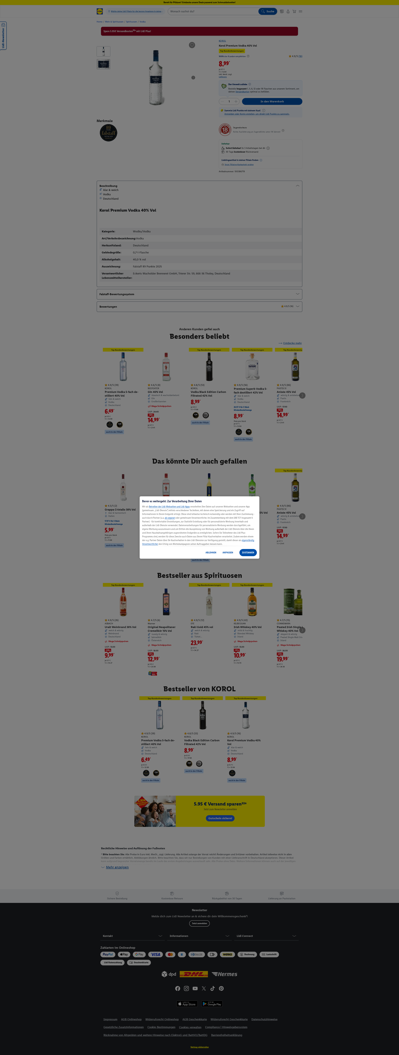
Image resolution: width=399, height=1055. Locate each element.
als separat (170, 517)
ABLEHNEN (211, 552)
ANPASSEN (228, 552)
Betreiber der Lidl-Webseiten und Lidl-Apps (169, 506)
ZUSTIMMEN (248, 552)
